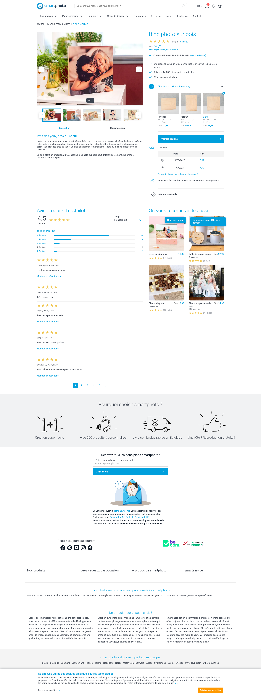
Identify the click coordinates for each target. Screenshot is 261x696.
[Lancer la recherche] (183, 6)
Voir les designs (169, 139)
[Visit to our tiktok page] (90, 548)
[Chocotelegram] (166, 282)
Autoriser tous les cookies (210, 690)
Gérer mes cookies (47, 690)
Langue (117, 216)
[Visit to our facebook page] (63, 548)
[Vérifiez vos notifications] (213, 5)
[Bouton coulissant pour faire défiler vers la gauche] (41, 69)
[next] (105, 385)
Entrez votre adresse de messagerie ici (115, 460)
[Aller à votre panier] (220, 5)
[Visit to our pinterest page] (69, 548)
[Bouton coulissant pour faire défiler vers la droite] (139, 69)
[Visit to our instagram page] (83, 548)
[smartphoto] (51, 6)
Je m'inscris (102, 471)
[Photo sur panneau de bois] (206, 282)
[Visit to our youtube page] (76, 548)
